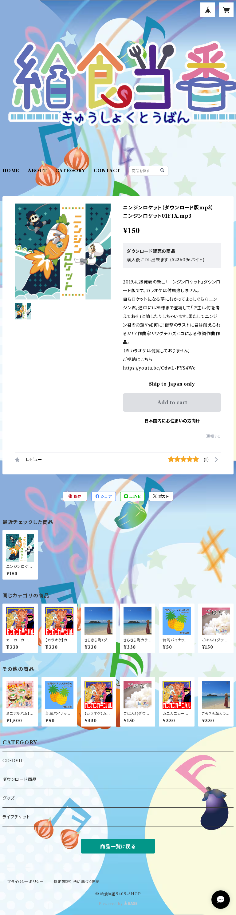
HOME (10, 170)
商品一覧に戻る (118, 846)
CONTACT (107, 170)
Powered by (111, 903)
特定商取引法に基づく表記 (76, 881)
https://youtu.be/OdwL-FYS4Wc (159, 368)
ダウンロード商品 (19, 779)
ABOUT (37, 170)
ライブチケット (16, 817)
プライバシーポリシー (25, 881)
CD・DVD (12, 760)
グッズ (8, 798)
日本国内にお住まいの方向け (172, 421)
